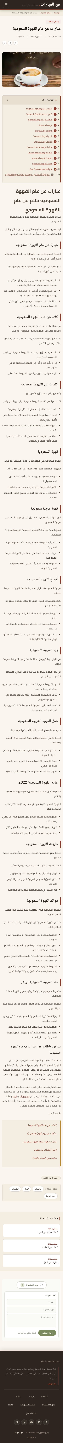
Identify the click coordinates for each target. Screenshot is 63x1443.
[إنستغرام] (24, 1422)
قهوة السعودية (45, 125)
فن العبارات (18, 1432)
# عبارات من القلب (50, 1178)
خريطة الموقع (31, 1413)
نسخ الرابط (50, 1196)
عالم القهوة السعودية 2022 (40, 152)
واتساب (38, 1189)
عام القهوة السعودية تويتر (41, 169)
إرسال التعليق (47, 1333)
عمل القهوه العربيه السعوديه (39, 147)
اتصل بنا (19, 1396)
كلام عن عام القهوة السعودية (39, 114)
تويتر (15, 1096)
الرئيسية (57, 12)
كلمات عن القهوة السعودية (40, 119)
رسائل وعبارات (45, 12)
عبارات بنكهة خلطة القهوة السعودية (40, 1142)
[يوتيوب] (31, 1422)
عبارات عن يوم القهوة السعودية (42, 1133)
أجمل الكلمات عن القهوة (45, 1150)
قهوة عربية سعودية (43, 130)
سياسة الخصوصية (27, 1404)
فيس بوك (24, 1096)
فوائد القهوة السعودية (42, 163)
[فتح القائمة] (6, 5)
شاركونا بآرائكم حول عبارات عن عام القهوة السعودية (27, 174)
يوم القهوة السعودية (43, 141)
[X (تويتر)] (39, 1422)
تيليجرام (15, 1189)
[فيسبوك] (46, 1422)
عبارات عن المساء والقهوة (44, 1158)
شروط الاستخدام (48, 1404)
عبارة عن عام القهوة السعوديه (39, 108)
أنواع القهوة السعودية (42, 136)
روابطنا (10, 1404)
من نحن (31, 1396)
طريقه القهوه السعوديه (42, 158)
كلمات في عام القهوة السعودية (42, 1125)
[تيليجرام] (17, 1422)
